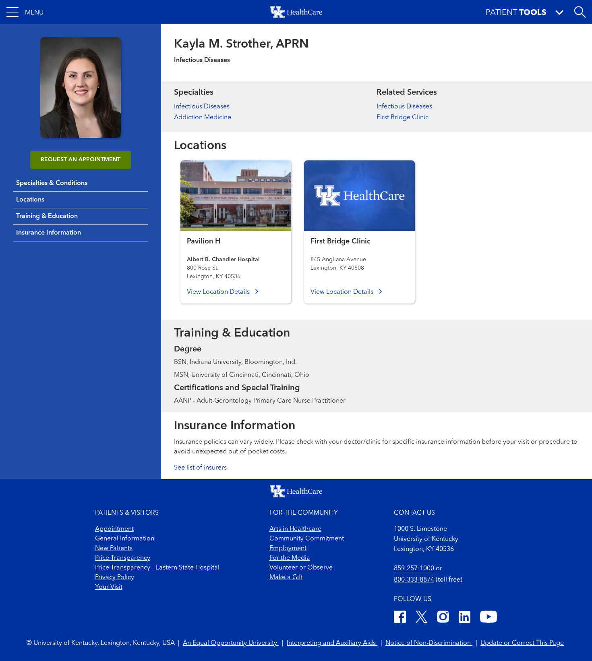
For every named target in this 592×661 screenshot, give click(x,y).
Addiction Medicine (202, 117)
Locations (30, 200)
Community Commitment (306, 539)
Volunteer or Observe (301, 568)
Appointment (114, 529)
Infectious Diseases (202, 107)
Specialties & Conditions (51, 183)
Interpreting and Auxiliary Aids (332, 643)
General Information (124, 539)
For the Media (289, 558)
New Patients (113, 548)
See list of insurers (200, 468)
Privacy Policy (114, 577)
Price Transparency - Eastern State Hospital (157, 568)
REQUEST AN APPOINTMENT (80, 159)
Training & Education (47, 216)
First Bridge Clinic (402, 117)
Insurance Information (48, 233)
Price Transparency (122, 558)
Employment (287, 548)
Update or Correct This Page (522, 643)
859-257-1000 (414, 568)
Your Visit (108, 587)
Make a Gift (286, 577)
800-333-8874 (414, 580)
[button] (25, 12)
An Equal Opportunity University (231, 643)
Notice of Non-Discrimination (428, 643)
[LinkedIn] (464, 618)
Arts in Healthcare (295, 529)
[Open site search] (580, 12)
